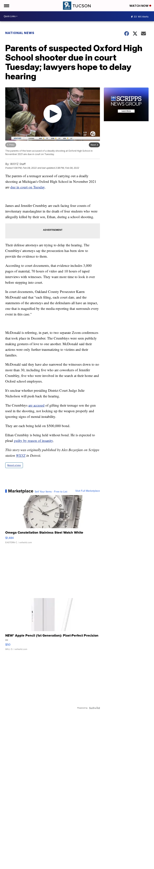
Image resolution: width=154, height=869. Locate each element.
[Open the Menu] (6, 5)
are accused (36, 405)
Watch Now (139, 6)
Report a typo (14, 465)
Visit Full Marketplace (87, 491)
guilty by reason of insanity (33, 440)
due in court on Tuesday (27, 187)
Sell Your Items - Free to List (51, 491)
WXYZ (20, 455)
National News (19, 33)
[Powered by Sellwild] (94, 708)
